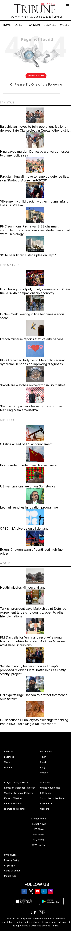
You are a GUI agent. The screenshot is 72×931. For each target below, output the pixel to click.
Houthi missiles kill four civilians (22, 587)
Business (50, 24)
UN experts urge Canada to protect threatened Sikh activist (33, 697)
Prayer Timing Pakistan (16, 782)
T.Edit (43, 756)
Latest (19, 24)
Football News (38, 823)
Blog (42, 767)
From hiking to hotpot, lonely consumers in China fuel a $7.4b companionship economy (35, 291)
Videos (44, 772)
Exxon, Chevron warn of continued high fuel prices (31, 551)
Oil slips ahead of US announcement (26, 444)
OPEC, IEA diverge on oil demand (24, 528)
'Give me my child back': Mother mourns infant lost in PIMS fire (34, 203)
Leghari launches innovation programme (29, 507)
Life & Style (46, 751)
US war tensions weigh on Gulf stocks (27, 486)
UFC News (38, 829)
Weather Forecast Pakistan (19, 793)
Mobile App (10, 875)
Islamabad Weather (14, 808)
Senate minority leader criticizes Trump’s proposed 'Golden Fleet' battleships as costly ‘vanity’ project (33, 670)
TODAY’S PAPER (19, 16)
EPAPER (58, 16)
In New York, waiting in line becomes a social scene (32, 316)
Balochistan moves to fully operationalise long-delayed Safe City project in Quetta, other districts (36, 128)
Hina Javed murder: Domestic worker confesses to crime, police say (35, 153)
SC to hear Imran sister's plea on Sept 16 (29, 255)
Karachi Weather (13, 798)
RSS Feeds (46, 793)
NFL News (38, 839)
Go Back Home (36, 75)
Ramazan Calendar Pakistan (19, 787)
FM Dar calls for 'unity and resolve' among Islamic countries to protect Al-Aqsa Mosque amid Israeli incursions (32, 641)
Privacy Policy (11, 860)
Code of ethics (12, 870)
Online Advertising (50, 787)
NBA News (38, 834)
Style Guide (10, 854)
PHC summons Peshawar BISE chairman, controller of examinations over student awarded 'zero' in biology (35, 230)
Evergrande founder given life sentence (28, 465)
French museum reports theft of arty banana (31, 339)
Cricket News (38, 818)
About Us (45, 782)
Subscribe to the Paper (52, 798)
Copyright (9, 865)
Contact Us (46, 803)
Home (6, 24)
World (64, 24)
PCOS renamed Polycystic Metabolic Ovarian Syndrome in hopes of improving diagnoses (33, 362)
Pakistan (34, 24)
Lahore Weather (13, 803)
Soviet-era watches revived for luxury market (32, 385)
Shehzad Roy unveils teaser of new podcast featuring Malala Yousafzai (32, 408)
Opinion (8, 767)
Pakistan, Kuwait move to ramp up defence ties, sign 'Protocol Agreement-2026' (34, 178)
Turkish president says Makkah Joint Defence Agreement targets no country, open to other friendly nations (33, 612)
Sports (43, 762)
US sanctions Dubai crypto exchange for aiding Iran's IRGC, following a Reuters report (34, 722)
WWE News (38, 845)
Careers (44, 808)
